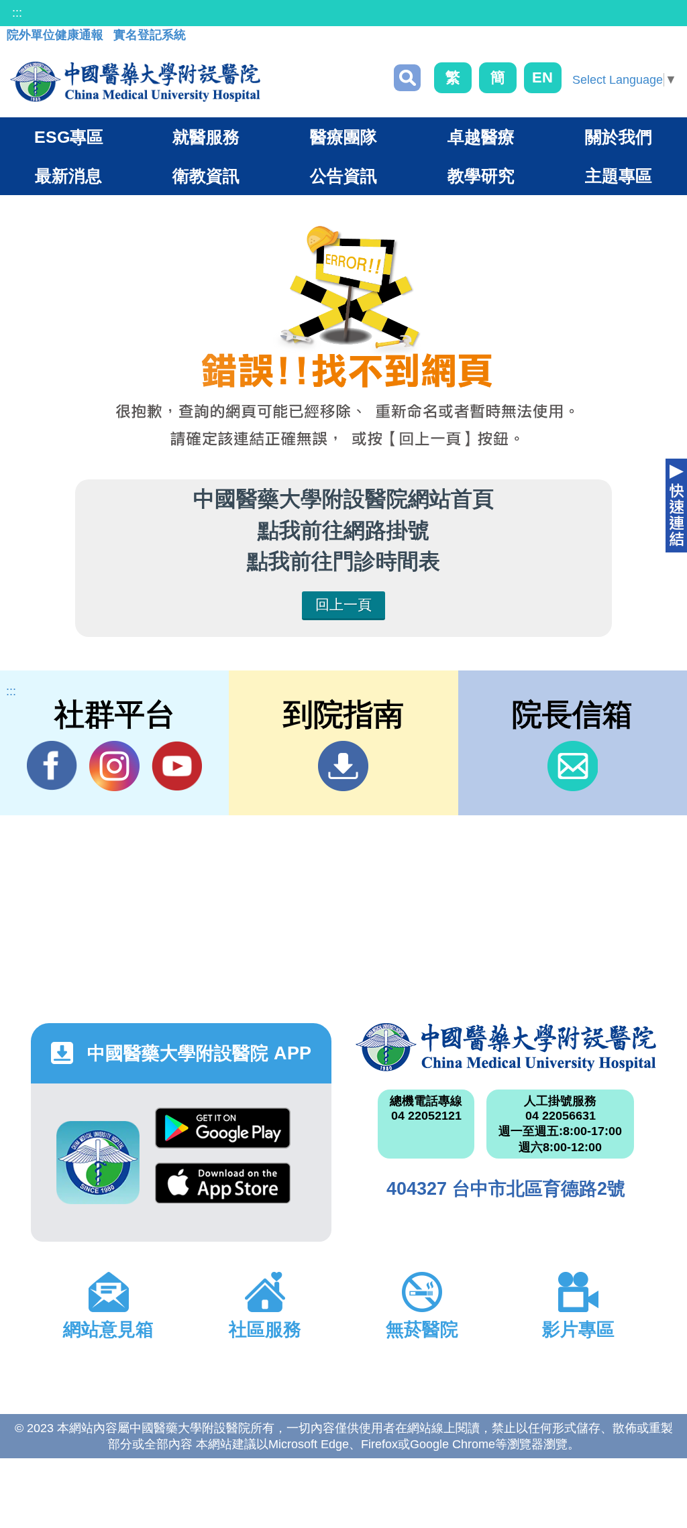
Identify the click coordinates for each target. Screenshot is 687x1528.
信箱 (572, 766)
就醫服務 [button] (206, 136)
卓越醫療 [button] (481, 136)
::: (17, 12)
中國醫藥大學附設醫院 (506, 1047)
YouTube (177, 766)
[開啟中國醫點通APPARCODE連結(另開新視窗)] (98, 1162)
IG (114, 766)
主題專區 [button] (618, 175)
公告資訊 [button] (343, 175)
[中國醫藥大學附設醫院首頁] (135, 82)
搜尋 (407, 77)
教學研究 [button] (481, 175)
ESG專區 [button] (68, 136)
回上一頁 (343, 604)
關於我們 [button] (618, 136)
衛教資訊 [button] (206, 175)
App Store (222, 1190)
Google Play (222, 1135)
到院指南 (343, 766)
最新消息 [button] (68, 175)
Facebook (52, 766)
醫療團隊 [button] (343, 136)
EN (542, 77)
